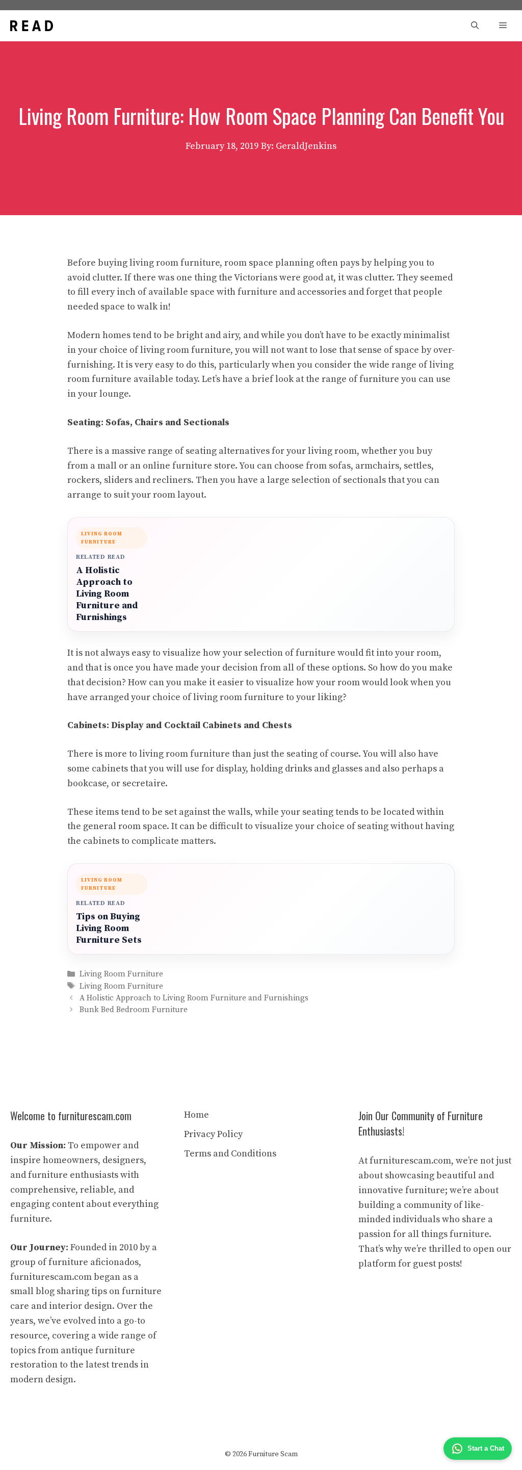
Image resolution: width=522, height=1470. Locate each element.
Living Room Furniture (121, 974)
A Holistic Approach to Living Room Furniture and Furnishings (107, 593)
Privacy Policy (213, 1134)
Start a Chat (485, 1448)
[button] (475, 25)
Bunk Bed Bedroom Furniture (134, 1010)
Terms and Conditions (230, 1153)
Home (196, 1115)
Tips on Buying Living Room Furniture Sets (109, 928)
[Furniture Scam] (31, 25)
